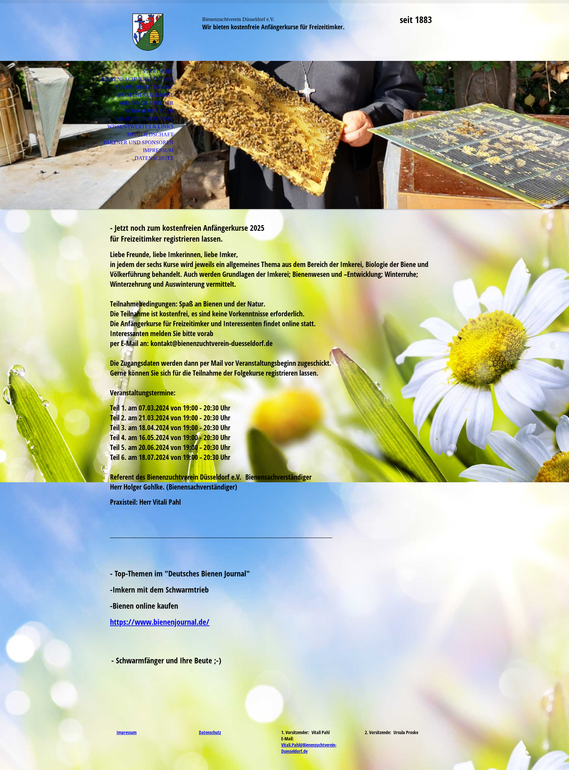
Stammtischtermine (144, 87)
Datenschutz (154, 158)
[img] (147, 32)
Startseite (158, 71)
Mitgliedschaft (150, 134)
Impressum (158, 150)
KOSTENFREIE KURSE (146, 95)
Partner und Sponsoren (138, 142)
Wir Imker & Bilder (146, 103)
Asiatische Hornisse (144, 118)
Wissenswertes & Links (140, 126)
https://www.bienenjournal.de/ (159, 621)
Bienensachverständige (137, 79)
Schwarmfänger (149, 111)
